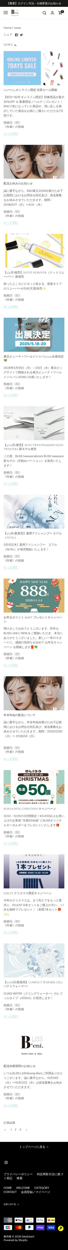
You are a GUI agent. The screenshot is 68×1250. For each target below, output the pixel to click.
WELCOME (23, 1188)
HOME (8, 1188)
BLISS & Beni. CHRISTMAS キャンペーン (30, 808)
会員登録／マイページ (35, 1192)
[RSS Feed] (15, 45)
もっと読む (11, 133)
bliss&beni (28, 1236)
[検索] (44, 13)
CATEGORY (41, 1188)
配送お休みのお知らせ (18, 183)
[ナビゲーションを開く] (6, 12)
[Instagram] (6, 1162)
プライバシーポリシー (18, 1174)
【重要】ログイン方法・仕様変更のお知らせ (34, 3)
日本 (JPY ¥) (10, 1204)
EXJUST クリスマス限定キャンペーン (28, 893)
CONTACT (10, 1192)
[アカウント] (52, 13)
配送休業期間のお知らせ (20, 1066)
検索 (19, 1178)
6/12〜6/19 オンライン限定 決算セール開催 (30, 90)
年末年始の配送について (20, 715)
